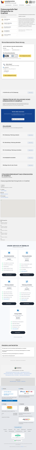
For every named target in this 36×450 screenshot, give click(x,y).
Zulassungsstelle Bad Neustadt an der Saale (13, 372)
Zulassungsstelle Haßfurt (28, 373)
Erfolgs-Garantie (23, 271)
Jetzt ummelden (27, 303)
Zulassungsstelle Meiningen (18, 373)
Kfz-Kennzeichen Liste (19, 431)
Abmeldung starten (27, 274)
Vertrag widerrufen (18, 427)
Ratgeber (29, 431)
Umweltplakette (28, 5)
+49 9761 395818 (3, 190)
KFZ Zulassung (15, 5)
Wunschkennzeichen (8, 5)
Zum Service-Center (9, 400)
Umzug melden (18, 332)
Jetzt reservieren (9, 274)
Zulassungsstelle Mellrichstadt (8, 373)
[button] (18, 348)
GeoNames (22, 446)
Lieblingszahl (6, 71)
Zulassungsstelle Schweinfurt (25, 372)
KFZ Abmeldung (21, 5)
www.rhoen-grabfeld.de (4, 197)
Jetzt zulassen (9, 303)
